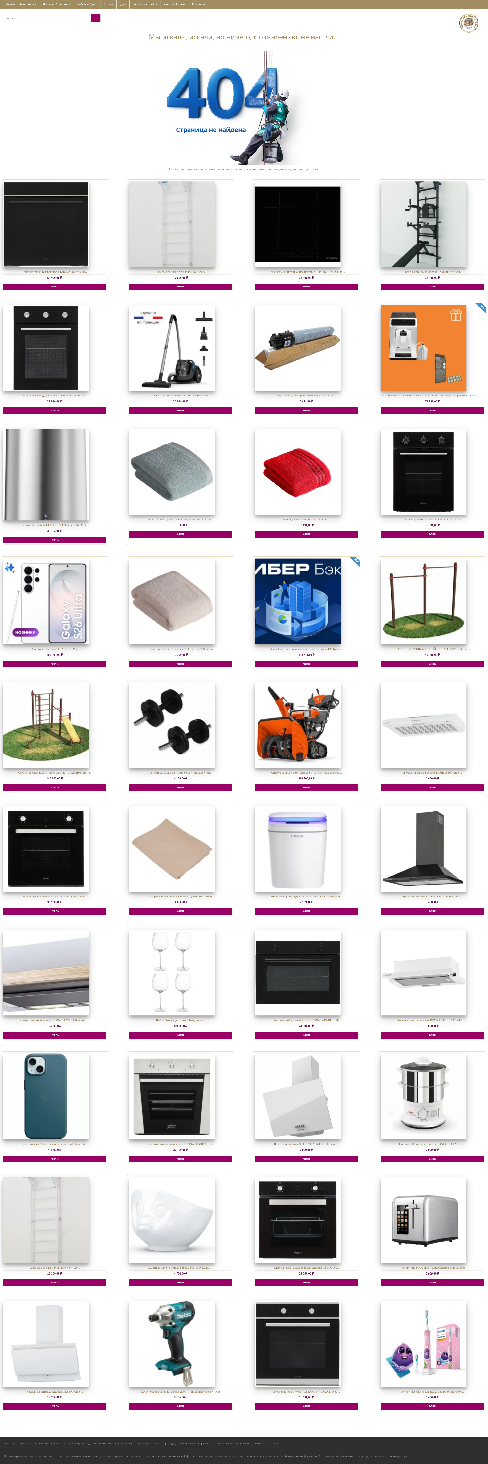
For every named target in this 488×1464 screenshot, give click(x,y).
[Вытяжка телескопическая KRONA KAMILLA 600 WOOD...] (46, 972)
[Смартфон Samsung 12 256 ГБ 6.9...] (46, 601)
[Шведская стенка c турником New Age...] (46, 1220)
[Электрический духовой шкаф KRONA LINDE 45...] (46, 348)
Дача (123, 4)
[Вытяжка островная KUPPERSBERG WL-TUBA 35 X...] (46, 474)
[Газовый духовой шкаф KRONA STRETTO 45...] (423, 472)
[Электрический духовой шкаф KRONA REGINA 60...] (298, 1220)
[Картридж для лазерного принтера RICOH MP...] (298, 348)
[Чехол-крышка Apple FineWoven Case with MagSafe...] (46, 1096)
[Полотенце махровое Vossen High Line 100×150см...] (172, 472)
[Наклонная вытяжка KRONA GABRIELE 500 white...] (298, 1096)
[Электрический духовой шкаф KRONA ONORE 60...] (46, 849)
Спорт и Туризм (174, 4)
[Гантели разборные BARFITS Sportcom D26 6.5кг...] (172, 725)
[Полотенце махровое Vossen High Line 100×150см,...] (172, 601)
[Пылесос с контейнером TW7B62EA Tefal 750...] (172, 348)
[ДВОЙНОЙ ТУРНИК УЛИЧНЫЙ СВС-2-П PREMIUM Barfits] (423, 601)
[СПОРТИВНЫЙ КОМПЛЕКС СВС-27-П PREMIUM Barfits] (46, 725)
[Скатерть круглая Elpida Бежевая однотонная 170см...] (172, 849)
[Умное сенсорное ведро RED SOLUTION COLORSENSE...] (298, 849)
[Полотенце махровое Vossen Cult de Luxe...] (298, 472)
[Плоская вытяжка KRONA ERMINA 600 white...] (423, 725)
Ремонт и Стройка (145, 4)
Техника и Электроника (20, 4)
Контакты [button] (198, 4)
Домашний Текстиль (56, 4)
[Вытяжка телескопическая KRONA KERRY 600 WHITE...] (423, 972)
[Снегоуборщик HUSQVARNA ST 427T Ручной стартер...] (298, 725)
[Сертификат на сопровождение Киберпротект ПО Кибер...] (298, 601)
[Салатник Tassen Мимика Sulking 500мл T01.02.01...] (172, 1220)
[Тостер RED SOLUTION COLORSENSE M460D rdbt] (423, 1220)
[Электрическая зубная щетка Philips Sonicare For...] (423, 1344)
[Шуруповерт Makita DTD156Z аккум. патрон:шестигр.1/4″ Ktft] (172, 1344)
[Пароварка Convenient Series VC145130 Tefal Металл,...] (423, 1096)
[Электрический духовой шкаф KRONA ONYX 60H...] (46, 224)
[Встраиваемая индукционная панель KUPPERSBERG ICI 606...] (298, 224)
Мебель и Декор (87, 4)
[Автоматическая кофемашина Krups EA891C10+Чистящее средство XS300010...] (423, 348)
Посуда (109, 4)
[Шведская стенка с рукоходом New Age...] (172, 224)
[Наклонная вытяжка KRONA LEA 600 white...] (46, 1344)
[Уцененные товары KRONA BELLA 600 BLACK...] (423, 849)
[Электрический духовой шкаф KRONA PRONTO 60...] (298, 1344)
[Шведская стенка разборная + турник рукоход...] (423, 224)
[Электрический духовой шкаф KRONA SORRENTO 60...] (172, 1096)
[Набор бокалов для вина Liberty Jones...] (172, 972)
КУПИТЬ (55, 287)
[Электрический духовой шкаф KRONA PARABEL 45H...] (298, 972)
